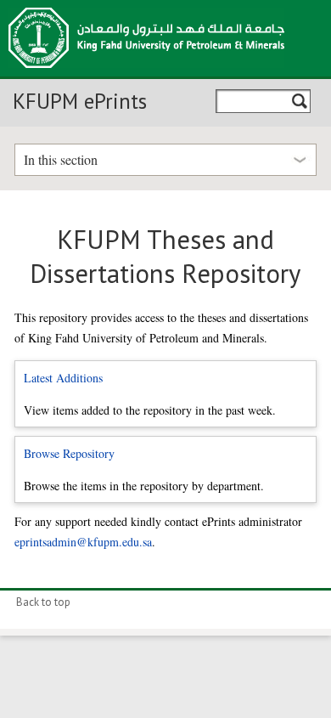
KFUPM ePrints (80, 101)
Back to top (43, 602)
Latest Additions (63, 378)
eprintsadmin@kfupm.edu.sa (83, 542)
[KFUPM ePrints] (146, 73)
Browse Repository (69, 453)
